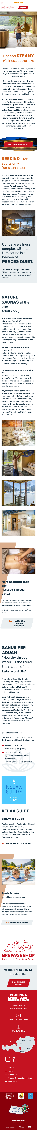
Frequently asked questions (20, 1078)
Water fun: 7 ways (19, 922)
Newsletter (12, 1081)
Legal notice (10, 1127)
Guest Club (12, 1074)
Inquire (23, 8)
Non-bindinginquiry (18, 983)
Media (10, 1071)
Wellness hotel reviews (19, 843)
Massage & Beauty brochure (19, 623)
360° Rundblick (21, 144)
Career (11, 1067)
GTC (29, 1127)
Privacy (21, 1127)
